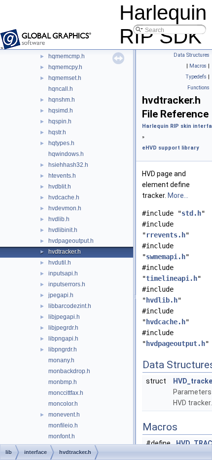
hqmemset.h (64, 78)
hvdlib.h (59, 219)
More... (178, 195)
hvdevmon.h (64, 208)
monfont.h (61, 436)
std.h (191, 213)
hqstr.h (57, 132)
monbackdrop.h (69, 371)
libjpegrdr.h (63, 327)
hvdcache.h (63, 197)
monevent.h (64, 414)
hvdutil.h (59, 262)
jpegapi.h (60, 295)
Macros (198, 66)
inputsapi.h (63, 273)
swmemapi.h (165, 257)
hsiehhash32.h (68, 164)
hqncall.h (60, 88)
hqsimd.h (60, 110)
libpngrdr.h (62, 349)
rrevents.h (165, 235)
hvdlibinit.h (62, 230)
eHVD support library (170, 148)
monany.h (61, 360)
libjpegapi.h (64, 316)
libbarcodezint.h (69, 306)
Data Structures (192, 55)
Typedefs (196, 77)
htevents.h (62, 175)
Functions (198, 87)
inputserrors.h (66, 284)
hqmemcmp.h (66, 56)
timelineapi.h (171, 278)
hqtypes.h (61, 143)
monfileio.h (63, 425)
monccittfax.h (65, 392)
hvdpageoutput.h (71, 240)
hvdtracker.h (64, 251)
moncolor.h (63, 403)
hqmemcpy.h (65, 67)
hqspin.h (59, 121)
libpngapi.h (63, 338)
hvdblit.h (59, 186)
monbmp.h (62, 382)
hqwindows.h (66, 154)
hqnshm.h (61, 99)
